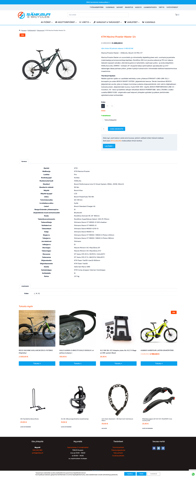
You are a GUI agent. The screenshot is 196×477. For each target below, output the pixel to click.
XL (112, 106)
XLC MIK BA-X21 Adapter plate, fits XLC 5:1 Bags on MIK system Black (118, 351)
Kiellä (141, 474)
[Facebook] (154, 448)
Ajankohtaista (150, 7)
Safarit (119, 7)
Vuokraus (110, 7)
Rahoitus (129, 7)
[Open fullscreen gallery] (78, 92)
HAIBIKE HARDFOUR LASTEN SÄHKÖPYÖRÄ (157, 350)
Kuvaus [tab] (24, 161)
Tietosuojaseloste (118, 450)
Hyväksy (130, 474)
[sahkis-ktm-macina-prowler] (49, 63)
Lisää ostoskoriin (116, 128)
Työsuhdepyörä (97, 7)
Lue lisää (104, 428)
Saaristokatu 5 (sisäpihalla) (77, 447)
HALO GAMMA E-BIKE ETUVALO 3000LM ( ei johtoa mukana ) (76, 351)
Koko (103, 102)
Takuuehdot (118, 452)
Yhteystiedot (172, 7)
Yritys (161, 7)
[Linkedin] (163, 448)
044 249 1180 (37, 450)
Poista (103, 110)
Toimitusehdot (118, 447)
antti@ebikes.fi (37, 452)
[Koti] (19, 30)
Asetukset (153, 474)
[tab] (49, 91)
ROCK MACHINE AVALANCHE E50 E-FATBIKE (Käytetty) (36, 351)
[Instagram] (158, 448)
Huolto (138, 7)
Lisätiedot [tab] (25, 286)
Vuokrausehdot (118, 455)
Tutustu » (37, 363)
